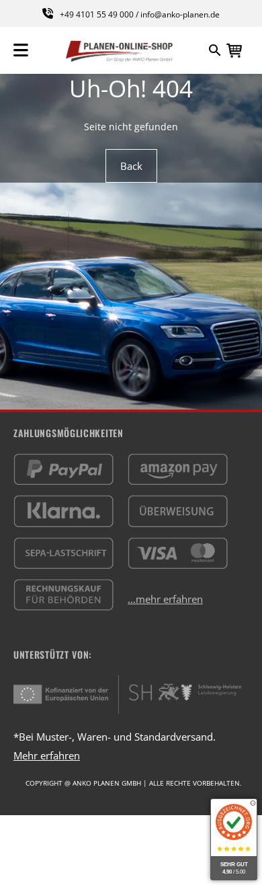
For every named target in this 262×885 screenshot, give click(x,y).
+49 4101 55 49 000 (97, 14)
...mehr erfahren (165, 599)
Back (131, 166)
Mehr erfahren (46, 755)
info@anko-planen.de (180, 14)
